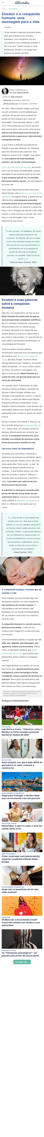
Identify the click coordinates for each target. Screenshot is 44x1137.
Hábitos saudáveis (9, 854)
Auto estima (6, 760)
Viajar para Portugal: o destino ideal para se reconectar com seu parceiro (21, 797)
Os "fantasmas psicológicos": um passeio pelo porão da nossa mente (20, 954)
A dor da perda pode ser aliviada (16, 167)
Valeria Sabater (23, 92)
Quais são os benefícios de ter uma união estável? (20, 890)
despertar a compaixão (26, 500)
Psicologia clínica (9, 823)
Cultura (4, 9)
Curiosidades (13, 9)
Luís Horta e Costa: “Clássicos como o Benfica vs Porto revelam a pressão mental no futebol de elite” (22, 732)
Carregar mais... (22, 962)
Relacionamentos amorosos (13, 793)
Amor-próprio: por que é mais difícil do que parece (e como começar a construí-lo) (22, 765)
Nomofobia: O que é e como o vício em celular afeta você (22, 827)
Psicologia (6, 727)
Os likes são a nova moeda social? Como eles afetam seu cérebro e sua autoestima (21, 922)
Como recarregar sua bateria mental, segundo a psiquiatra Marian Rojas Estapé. (21, 859)
